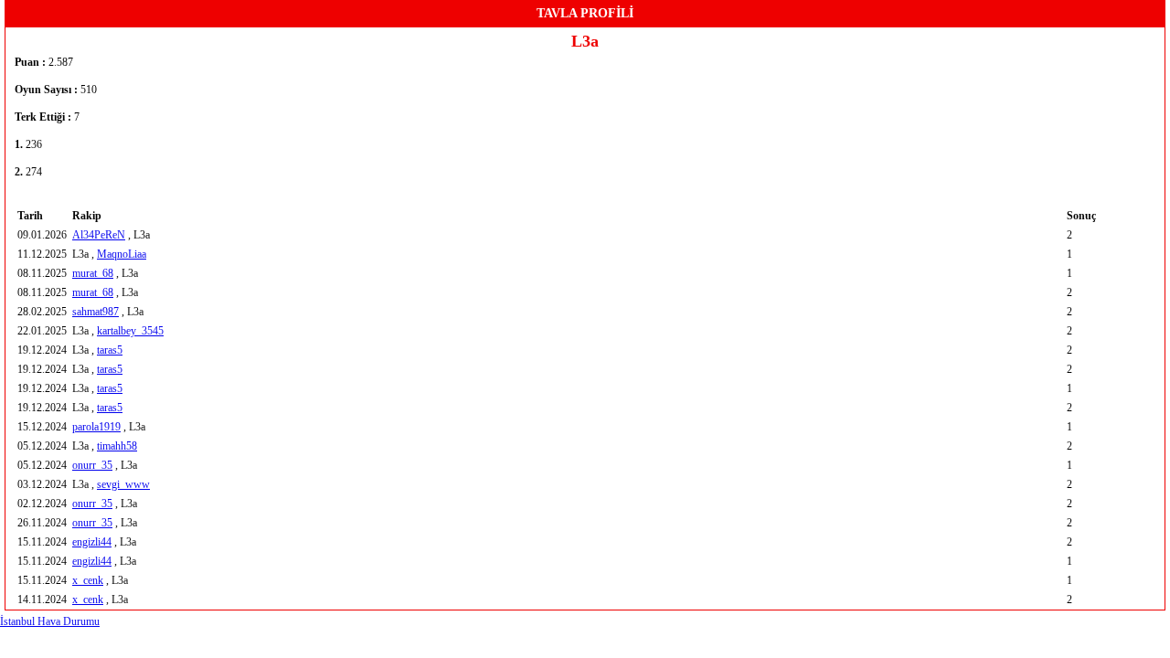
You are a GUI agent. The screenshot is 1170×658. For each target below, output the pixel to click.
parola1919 (96, 426)
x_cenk (87, 580)
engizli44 (92, 542)
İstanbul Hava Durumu (50, 621)
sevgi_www (123, 484)
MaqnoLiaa (121, 254)
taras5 (109, 350)
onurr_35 (92, 465)
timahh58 (117, 446)
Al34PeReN (98, 234)
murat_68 (92, 273)
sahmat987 (95, 311)
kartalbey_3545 (130, 330)
